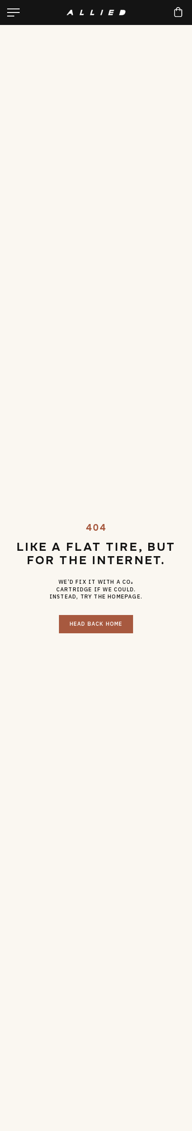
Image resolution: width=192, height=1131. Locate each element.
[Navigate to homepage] (96, 12)
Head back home (96, 623)
